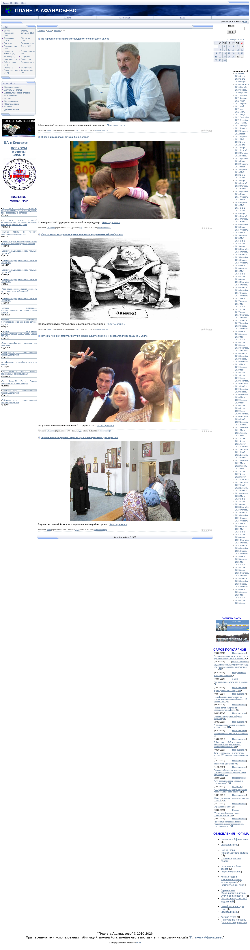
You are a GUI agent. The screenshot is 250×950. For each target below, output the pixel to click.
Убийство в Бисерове (224, 764)
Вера (6, 67)
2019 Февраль (241, 361)
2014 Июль (240, 211)
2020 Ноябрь (241, 419)
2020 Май (239, 403)
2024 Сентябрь (242, 540)
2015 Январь (241, 227)
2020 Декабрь (241, 422)
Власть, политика (25, 32)
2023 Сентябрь (242, 507)
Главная (67, 18)
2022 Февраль (241, 460)
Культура (8, 59)
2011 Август (240, 114)
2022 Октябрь (241, 482)
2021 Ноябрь (241, 452)
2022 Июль (240, 474)
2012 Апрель (241, 136)
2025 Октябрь (241, 576)
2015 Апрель (241, 235)
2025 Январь (241, 551)
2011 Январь (241, 95)
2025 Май (239, 562)
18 (233, 53)
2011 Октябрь (241, 120)
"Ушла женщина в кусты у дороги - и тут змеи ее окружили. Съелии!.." (231, 657)
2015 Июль (240, 243)
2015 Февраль (241, 230)
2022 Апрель (241, 466)
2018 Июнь (240, 340)
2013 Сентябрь (242, 183)
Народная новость (8, 52)
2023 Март (240, 496)
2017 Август (240, 312)
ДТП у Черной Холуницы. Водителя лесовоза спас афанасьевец (230, 790)
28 (216, 60)
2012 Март (240, 134)
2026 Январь (241, 584)
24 (229, 57)
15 (220, 53)
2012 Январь (241, 128)
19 (238, 53)
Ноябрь (57, 30)
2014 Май (239, 205)
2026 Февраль (241, 587)
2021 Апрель (241, 433)
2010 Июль (240, 79)
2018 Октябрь (241, 350)
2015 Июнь (240, 241)
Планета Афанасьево (206, 937)
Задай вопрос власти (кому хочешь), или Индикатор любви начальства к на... (231, 667)
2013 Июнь (240, 175)
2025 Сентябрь (242, 573)
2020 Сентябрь (242, 414)
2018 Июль (240, 342)
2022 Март (240, 463)
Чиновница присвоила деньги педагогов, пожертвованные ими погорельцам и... (229, 824)
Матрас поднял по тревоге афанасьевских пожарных (19, 233)
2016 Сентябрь (242, 282)
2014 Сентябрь (242, 216)
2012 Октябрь (241, 153)
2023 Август (240, 504)
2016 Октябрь (241, 285)
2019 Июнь (240, 372)
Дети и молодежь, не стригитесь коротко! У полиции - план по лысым (231, 754)
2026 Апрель (241, 592)
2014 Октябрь (241, 219)
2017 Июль (240, 309)
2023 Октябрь (241, 510)
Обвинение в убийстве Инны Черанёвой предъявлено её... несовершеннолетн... (227, 744)
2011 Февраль (241, 98)
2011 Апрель (241, 103)
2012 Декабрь (241, 158)
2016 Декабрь (241, 290)
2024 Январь (241, 518)
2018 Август (240, 345)
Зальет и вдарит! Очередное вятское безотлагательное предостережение (19, 242)
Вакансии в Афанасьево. (235, 839)
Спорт (23, 59)
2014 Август (240, 213)
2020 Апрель (241, 400)
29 (220, 60)
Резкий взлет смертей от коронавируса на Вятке (225, 709)
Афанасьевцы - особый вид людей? (234, 900)
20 (242, 53)
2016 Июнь (240, 274)
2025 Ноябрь (241, 578)
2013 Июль (240, 178)
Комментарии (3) (101, 130)
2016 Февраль (241, 263)
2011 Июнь (240, 109)
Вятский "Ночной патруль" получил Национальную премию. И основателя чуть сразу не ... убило (94, 336)
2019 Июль (240, 375)
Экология (25, 43)
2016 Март (240, 265)
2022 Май (239, 468)
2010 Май (239, 73)
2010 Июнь (240, 76)
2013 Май (239, 172)
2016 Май (239, 271)
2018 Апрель (241, 334)
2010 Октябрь (241, 87)
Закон (23, 46)
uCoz (138, 943)
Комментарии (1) (104, 228)
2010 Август (240, 82)
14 (216, 53)
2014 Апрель (241, 202)
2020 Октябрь (241, 416)
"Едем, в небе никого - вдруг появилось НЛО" (227, 814)
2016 (49, 30)
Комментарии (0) (101, 329)
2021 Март (240, 430)
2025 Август (240, 570)
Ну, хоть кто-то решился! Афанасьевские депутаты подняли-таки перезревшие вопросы (19, 210)
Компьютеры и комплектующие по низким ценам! (231, 879)
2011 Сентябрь (242, 117)
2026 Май (239, 595)
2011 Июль (240, 112)
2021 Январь (241, 425)
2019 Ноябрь (241, 386)
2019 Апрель (241, 367)
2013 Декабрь (241, 191)
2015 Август (240, 246)
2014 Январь (241, 194)
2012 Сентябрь (242, 150)
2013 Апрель (241, 169)
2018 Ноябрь (241, 353)
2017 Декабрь (241, 323)
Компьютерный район (233, 885)
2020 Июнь (240, 405)
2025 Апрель (241, 559)
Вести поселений (9, 32)
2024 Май (239, 529)
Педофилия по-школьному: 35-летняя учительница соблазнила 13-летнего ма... (231, 699)
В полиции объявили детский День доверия (65, 137)
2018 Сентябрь (242, 348)
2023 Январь (241, 490)
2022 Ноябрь (241, 485)
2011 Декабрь (241, 125)
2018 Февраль (241, 329)
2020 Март (240, 397)
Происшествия (11, 70)
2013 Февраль (241, 164)
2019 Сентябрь (242, 381)
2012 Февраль (241, 131)
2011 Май (239, 106)
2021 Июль (240, 441)
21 (216, 57)
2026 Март (240, 589)
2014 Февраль (241, 197)
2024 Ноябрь (241, 545)
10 (229, 50)
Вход (182, 18)
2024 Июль (240, 534)
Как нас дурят (228, 917)
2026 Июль (240, 600)
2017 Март (240, 298)
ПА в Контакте (15, 142)
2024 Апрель (241, 526)
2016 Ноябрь (241, 287)
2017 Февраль (241, 296)
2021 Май (239, 436)
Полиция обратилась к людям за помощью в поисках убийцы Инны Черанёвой (230, 772)
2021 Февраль (241, 427)
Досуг (23, 56)
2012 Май (239, 139)
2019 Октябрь (241, 383)
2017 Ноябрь (241, 320)
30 (224, 60)
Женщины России (222, 675)
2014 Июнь (240, 208)
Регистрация (125, 18)
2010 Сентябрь (242, 84)
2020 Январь (241, 392)
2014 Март (240, 200)
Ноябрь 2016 (236, 39)
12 (238, 50)
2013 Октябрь (241, 186)
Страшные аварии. (223, 807)
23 (224, 57)
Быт (6, 43)
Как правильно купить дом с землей (230, 682)
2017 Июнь (240, 307)
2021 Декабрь (241, 455)
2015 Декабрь (241, 257)
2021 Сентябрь (242, 447)
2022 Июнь (240, 471)
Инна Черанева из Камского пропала (231, 733)
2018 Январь (241, 326)
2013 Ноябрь (241, 189)
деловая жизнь (229, 844)
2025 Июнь (240, 565)
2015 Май (239, 238)
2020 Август (240, 411)
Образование (10, 62)
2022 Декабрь (241, 488)
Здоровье (25, 62)
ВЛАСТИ (19, 154)
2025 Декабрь (241, 581)
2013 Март (240, 167)
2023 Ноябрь (241, 512)
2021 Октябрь (241, 449)
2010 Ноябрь (241, 90)
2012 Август (240, 147)
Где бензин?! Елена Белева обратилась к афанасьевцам (19, 373)
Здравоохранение (231, 871)
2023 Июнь (240, 499)
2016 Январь (241, 260)
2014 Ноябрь (241, 221)
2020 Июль (240, 408)
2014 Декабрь (241, 224)
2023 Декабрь (241, 515)
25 (233, 57)
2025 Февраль (241, 554)
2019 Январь (241, 359)
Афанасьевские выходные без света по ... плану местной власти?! (19, 290)
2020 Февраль (241, 394)
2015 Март (240, 232)
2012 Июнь (240, 142)
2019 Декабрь (241, 389)
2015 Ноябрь (241, 254)
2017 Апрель (241, 301)
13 (242, 50)
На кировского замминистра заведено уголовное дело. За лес (75, 39)
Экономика (9, 38)
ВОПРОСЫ (19, 148)
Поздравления (10, 46)
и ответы (19, 151)
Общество (25, 38)
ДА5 (77, 130)
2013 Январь (241, 161)
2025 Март (240, 556)
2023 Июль (240, 501)
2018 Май (239, 337)
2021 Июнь (240, 438)
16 (224, 53)
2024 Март (240, 523)
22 (220, 57)
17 (229, 53)
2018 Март (240, 331)
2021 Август (240, 444)
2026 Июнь (240, 597)
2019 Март (240, 364)
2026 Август (240, 603)
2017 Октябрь (241, 318)
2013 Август (240, 180)
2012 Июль (240, 145)
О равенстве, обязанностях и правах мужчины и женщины (233, 893)
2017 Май (239, 304)
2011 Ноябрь (241, 123)
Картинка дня (27, 70)
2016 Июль (240, 276)
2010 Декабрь (241, 92)
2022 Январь (241, 458)
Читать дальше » (116, 125)
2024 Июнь (240, 532)
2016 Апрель (241, 268)
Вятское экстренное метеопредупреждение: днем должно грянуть (19, 310)
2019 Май (239, 370)
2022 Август (240, 477)
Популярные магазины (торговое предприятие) (234, 921)
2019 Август (240, 378)
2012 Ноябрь (241, 156)
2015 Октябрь (241, 252)
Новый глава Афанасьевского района (234, 851)
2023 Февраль (241, 493)
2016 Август (240, 279)
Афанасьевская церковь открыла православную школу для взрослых (79, 437)
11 (233, 50)
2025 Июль (240, 567)
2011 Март (240, 101)
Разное (7, 56)
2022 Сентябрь (242, 479)
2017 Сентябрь (242, 315)
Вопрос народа (28, 51)
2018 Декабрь (241, 356)
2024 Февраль (241, 521)
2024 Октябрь (241, 543)
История (25, 67)
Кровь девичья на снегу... (226, 690)
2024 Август (240, 537)
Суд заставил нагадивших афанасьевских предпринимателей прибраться (82, 234)
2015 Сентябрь (242, 249)
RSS (245, 21)
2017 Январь (241, 293)
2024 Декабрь (241, 548)
